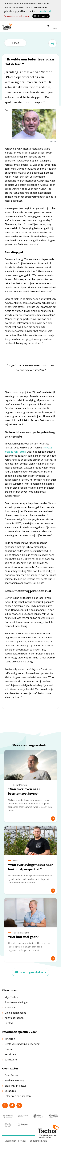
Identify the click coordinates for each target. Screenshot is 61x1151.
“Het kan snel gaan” (24, 937)
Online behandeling (15, 1012)
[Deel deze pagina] (52, 43)
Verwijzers (10, 1054)
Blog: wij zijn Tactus (15, 1085)
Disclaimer (10, 1140)
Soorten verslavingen (16, 1002)
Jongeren (10, 1038)
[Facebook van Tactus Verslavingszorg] (12, 1105)
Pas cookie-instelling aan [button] (16, 15)
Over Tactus (11, 1075)
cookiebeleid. (44, 11)
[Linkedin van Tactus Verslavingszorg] (5, 1105)
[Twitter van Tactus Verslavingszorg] (19, 1105)
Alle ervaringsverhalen (29, 972)
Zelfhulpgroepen (14, 1017)
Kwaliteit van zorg (14, 1080)
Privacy (22, 1140)
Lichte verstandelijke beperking (22, 1044)
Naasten (9, 1049)
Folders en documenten (18, 1096)
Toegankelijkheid (37, 1140)
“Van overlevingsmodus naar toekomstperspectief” (30, 867)
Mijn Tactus (11, 997)
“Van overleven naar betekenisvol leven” (24, 791)
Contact (9, 1023)
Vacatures (10, 1090)
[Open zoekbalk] (48, 26)
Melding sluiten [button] (41, 16)
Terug (15, 42)
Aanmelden (11, 1007)
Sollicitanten (11, 1059)
